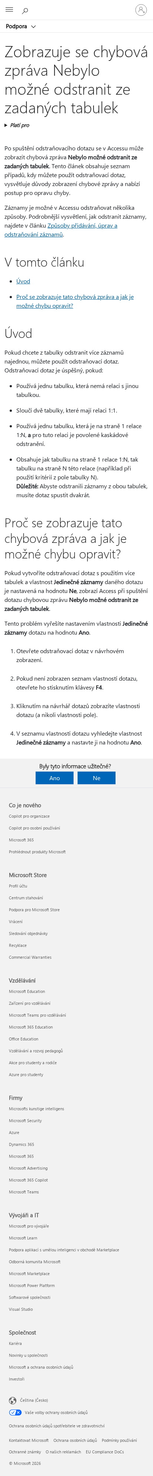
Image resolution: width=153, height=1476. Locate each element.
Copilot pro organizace (29, 816)
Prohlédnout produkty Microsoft (37, 851)
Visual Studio (21, 1309)
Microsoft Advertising (28, 1168)
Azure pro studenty (26, 1074)
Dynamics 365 (21, 1144)
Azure (14, 1132)
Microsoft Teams (24, 1192)
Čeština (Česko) (34, 1400)
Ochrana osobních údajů (75, 1440)
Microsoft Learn (23, 1238)
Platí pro (19, 124)
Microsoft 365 (21, 840)
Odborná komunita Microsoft (35, 1261)
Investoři (17, 1379)
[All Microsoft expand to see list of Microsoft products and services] (9, 10)
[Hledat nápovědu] (26, 10)
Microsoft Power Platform (32, 1285)
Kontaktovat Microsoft (29, 1440)
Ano (54, 778)
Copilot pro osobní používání (34, 828)
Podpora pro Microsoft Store (34, 909)
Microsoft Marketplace (29, 1273)
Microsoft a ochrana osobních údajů (41, 1367)
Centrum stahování (26, 897)
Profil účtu (18, 886)
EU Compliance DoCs (105, 1451)
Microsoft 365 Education (31, 1027)
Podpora (17, 26)
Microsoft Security (25, 1120)
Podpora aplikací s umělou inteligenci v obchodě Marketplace (64, 1249)
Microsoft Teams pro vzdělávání (37, 1015)
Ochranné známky (25, 1451)
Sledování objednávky (28, 933)
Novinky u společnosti (28, 1355)
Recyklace (18, 945)
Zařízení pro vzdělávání (30, 1003)
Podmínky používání (119, 1440)
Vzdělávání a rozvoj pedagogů (36, 1050)
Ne (96, 778)
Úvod (23, 281)
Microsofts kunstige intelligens (36, 1108)
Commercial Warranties (30, 957)
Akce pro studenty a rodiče (33, 1062)
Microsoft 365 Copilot (28, 1180)
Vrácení (16, 921)
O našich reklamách (63, 1451)
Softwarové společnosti (30, 1297)
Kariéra (15, 1343)
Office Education (23, 1039)
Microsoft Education (27, 991)
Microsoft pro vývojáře (29, 1226)
